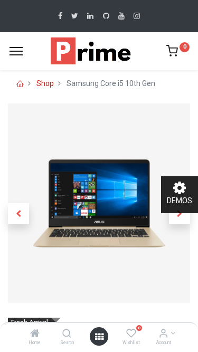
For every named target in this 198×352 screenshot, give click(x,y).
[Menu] (16, 51)
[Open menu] (99, 336)
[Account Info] (163, 334)
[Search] (67, 334)
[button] (18, 213)
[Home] (35, 334)
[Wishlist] (131, 334)
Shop (45, 83)
